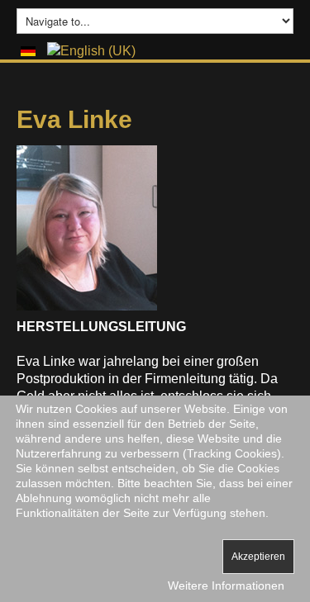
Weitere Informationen (226, 585)
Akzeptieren (258, 556)
